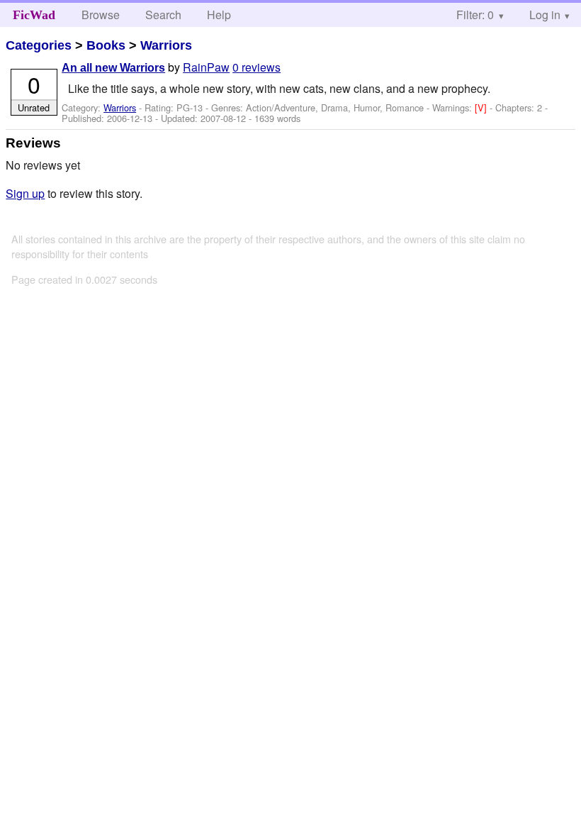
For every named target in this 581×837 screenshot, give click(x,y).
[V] (482, 107)
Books (105, 45)
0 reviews (256, 67)
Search (163, 14)
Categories (39, 45)
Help (219, 14)
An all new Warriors (113, 68)
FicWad (34, 15)
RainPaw (206, 67)
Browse (100, 14)
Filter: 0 (475, 14)
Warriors (166, 45)
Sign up (25, 193)
